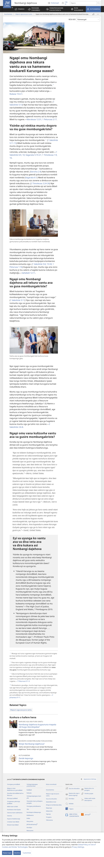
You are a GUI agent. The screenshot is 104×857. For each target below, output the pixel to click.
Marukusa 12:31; (34, 119)
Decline (17, 853)
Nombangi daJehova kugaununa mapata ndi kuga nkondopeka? (37, 725)
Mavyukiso (30, 821)
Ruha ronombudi (51, 784)
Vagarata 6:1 (31, 177)
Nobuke (29, 793)
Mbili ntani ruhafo (12, 806)
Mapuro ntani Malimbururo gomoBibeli (14, 789)
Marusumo (30, 830)
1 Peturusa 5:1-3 (23, 681)
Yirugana (48, 817)
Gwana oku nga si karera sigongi (72, 794)
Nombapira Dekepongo (34, 812)
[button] (35, 9)
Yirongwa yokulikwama (34, 806)
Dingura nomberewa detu (54, 805)
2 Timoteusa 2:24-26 (40, 183)
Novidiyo (29, 827)
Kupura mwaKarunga (13, 819)
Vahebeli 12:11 (28, 273)
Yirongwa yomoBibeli (13, 784)
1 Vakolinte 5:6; (39, 264)
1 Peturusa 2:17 (49, 119)
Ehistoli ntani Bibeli (12, 825)
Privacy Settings (78, 847)
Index (28, 818)
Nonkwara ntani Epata (14, 809)
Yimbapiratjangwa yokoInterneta (32, 785)
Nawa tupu (7, 853)
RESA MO (72, 19)
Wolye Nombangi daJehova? (31, 743)
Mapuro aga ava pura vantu (23, 14)
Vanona (9, 816)
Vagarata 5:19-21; (33, 155)
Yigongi (48, 814)
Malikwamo (30, 815)
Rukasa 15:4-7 (16, 94)
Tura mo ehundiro (51, 799)
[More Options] (98, 14)
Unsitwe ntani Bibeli (13, 822)
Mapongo (49, 808)
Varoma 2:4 (35, 171)
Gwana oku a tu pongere (87, 789)
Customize (27, 853)
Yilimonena (49, 820)
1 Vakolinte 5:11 (17, 300)
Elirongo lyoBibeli (12, 798)
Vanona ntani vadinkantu (14, 813)
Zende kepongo (26, 758)
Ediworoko (49, 811)
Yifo (28, 809)
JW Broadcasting (32, 824)
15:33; (49, 264)
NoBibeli (29, 790)
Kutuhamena (8, 14)
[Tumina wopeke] (93, 14)
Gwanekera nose (51, 802)
